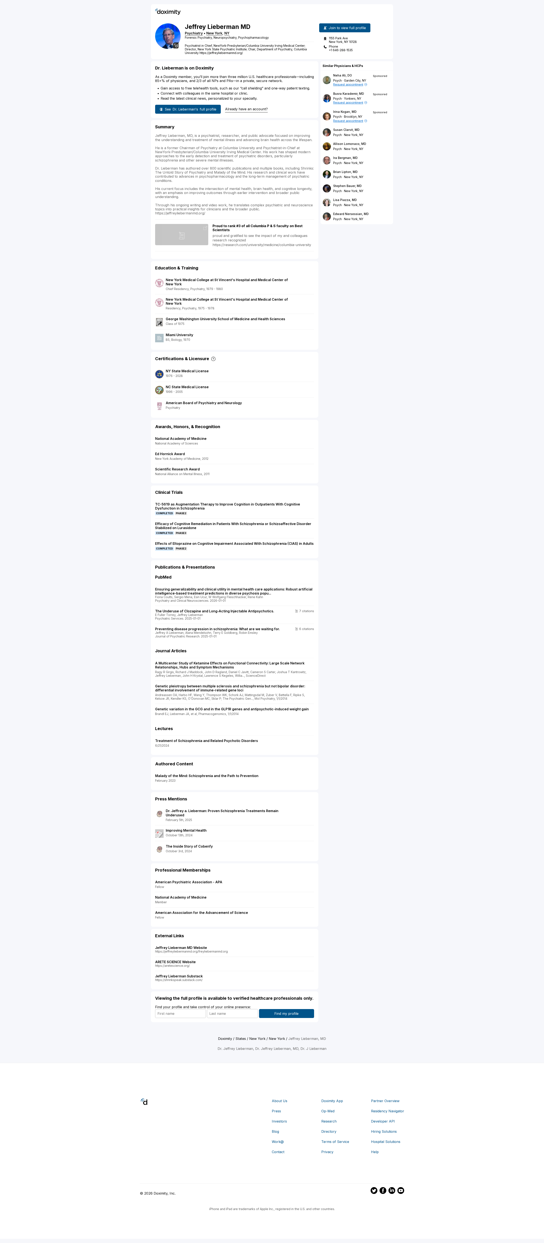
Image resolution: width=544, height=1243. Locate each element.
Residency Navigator (387, 1111)
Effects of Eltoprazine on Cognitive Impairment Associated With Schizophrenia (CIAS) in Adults (234, 543)
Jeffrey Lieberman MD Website (181, 948)
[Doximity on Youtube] (400, 1191)
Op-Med (327, 1111)
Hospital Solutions (385, 1142)
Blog (275, 1131)
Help (375, 1152)
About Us (279, 1101)
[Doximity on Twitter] (374, 1191)
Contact (278, 1152)
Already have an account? (246, 109)
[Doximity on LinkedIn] (391, 1191)
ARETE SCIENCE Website (175, 962)
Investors (279, 1121)
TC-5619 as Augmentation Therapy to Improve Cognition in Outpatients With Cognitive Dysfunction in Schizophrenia (227, 506)
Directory (328, 1131)
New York (214, 33)
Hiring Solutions (384, 1131)
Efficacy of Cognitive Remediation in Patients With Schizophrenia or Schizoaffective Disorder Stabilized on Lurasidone (233, 526)
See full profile (190, 109)
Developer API (383, 1121)
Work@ (278, 1142)
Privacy (327, 1152)
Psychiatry (194, 33)
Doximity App (332, 1101)
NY (227, 33)
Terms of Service (335, 1142)
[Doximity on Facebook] (383, 1191)
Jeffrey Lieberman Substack (179, 976)
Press (276, 1111)
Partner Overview (385, 1101)
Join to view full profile (347, 28)
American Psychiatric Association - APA (188, 882)
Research (329, 1121)
